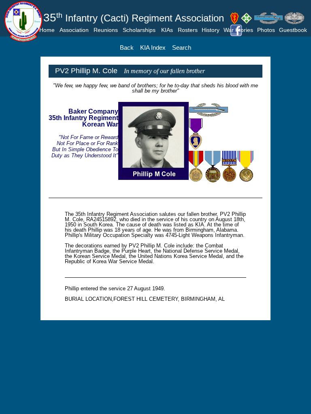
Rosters (188, 30)
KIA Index (153, 47)
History (210, 30)
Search (181, 47)
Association (74, 30)
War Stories (238, 30)
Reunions (106, 30)
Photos (266, 30)
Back (127, 47)
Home (47, 30)
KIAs (167, 30)
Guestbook (293, 30)
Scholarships (139, 30)
